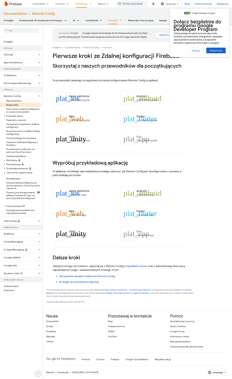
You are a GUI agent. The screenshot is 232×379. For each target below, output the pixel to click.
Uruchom (60, 3)
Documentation (15, 14)
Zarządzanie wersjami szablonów (87, 276)
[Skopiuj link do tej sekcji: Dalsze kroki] (83, 258)
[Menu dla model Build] (48, 4)
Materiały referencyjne (141, 20)
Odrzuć (196, 50)
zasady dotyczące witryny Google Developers (127, 293)
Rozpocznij (216, 50)
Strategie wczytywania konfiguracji (79, 282)
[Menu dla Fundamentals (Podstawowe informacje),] (66, 20)
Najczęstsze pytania (180, 341)
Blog (187, 3)
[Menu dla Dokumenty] (91, 4)
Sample (163, 20)
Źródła (49, 326)
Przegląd (8, 20)
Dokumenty (81, 3)
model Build (39, 3)
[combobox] (132, 4)
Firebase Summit (116, 326)
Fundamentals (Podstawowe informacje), (40, 20)
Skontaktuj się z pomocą (182, 321)
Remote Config (43, 14)
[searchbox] (21, 30)
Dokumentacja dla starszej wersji (186, 346)
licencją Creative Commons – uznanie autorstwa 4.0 (125, 290)
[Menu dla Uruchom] (68, 4)
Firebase (57, 47)
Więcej (101, 3)
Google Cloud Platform (136, 359)
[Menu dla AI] (79, 20)
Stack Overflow (178, 326)
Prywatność (63, 372)
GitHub (49, 341)
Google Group (177, 331)
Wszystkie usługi (163, 359)
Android (86, 359)
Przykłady (51, 331)
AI (74, 20)
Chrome (100, 359)
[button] (18, 55)
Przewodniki (52, 321)
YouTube (112, 336)
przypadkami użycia (135, 266)
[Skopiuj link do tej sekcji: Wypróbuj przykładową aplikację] (131, 163)
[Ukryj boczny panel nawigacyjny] (38, 373)
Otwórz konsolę (203, 3)
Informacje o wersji (179, 336)
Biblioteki (50, 336)
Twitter (111, 331)
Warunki (50, 372)
